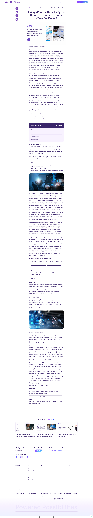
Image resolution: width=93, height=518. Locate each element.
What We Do (33, 2)
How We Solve (41, 2)
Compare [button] (43, 465)
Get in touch (45, 385)
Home (30, 7)
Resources (57, 2)
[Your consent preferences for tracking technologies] (91, 516)
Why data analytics (34, 129)
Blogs (33, 7)
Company (68, 467)
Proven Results (50, 2)
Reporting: (33, 133)
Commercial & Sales (32, 470)
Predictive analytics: (35, 136)
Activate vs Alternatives (46, 470)
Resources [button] (56, 465)
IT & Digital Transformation (33, 474)
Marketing (30, 472)
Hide (58, 125)
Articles (55, 467)
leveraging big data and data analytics (40, 67)
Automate (18, 472)
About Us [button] (68, 465)
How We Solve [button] (31, 465)
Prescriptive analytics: (35, 139)
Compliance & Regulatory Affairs (33, 477)
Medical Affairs (31, 479)
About (63, 2)
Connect (18, 467)
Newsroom (69, 469)
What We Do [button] (18, 465)
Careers (68, 471)
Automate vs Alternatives (44, 473)
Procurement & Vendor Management (32, 468)
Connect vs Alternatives (47, 467)
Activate (37, 7)
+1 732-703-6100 (57, 450)
